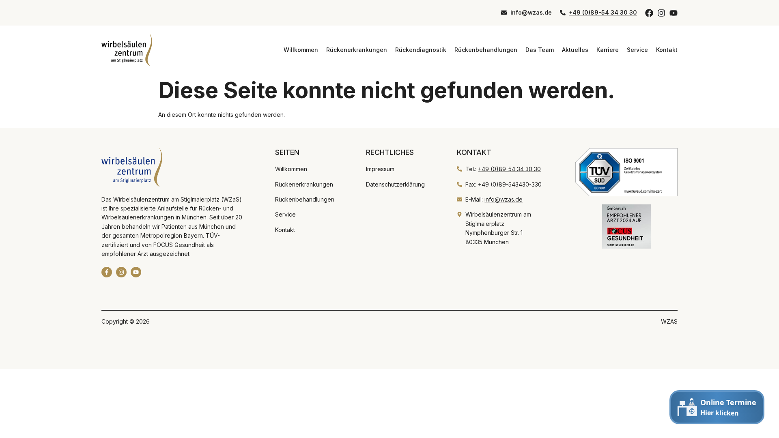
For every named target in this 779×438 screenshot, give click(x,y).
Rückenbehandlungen (485, 49)
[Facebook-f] (106, 272)
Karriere (607, 49)
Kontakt (667, 49)
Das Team (539, 49)
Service (637, 49)
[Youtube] (673, 13)
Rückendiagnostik (420, 49)
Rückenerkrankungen (356, 49)
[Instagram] (661, 13)
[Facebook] (649, 13)
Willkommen (301, 49)
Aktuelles (575, 49)
